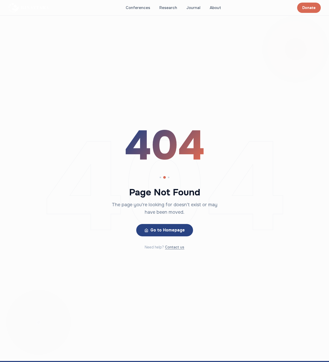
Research (168, 7)
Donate (309, 7)
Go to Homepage (167, 230)
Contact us (174, 247)
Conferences (138, 7)
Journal (193, 7)
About (215, 7)
